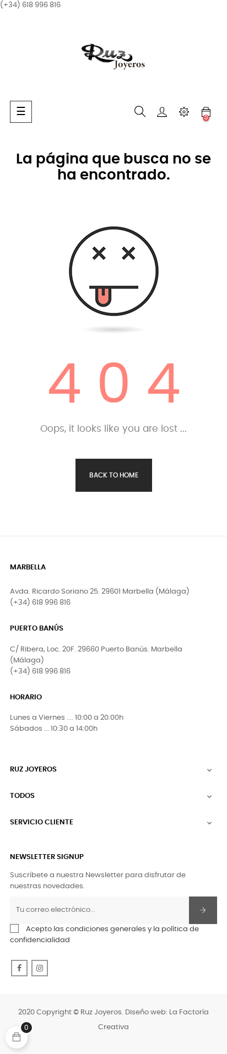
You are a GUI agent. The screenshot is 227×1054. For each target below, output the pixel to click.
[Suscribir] (203, 910)
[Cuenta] (162, 112)
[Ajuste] (184, 112)
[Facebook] (19, 968)
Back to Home (113, 475)
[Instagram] (40, 968)
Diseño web (145, 1012)
